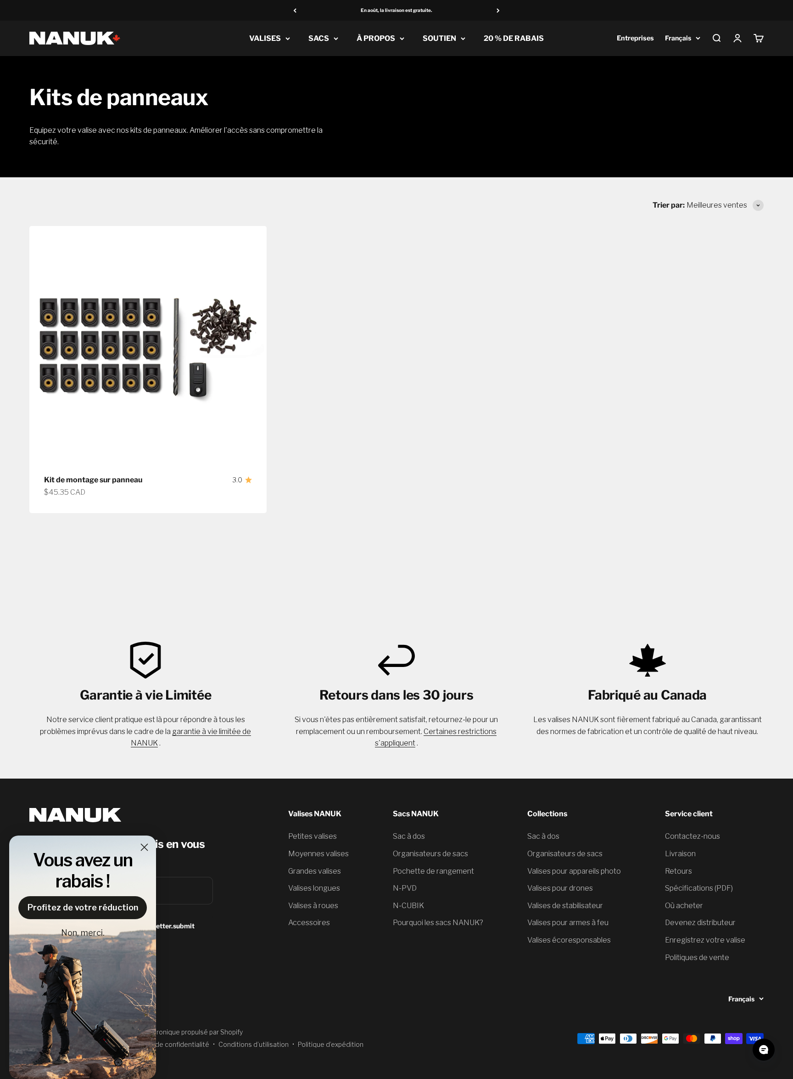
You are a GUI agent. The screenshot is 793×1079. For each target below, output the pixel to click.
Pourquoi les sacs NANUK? (438, 922)
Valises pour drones (560, 888)
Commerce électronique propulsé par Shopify (173, 1032)
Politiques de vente (697, 957)
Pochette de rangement (433, 871)
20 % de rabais (514, 38)
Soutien (439, 38)
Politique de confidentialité (168, 1044)
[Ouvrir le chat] (764, 1050)
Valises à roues (313, 905)
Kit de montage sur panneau (93, 479)
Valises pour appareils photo (574, 871)
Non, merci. (83, 933)
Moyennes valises (318, 853)
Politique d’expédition (330, 1044)
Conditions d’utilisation (253, 1044)
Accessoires (309, 922)
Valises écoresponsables (569, 940)
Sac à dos (409, 836)
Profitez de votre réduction (83, 907)
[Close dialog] (144, 847)
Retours (678, 871)
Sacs (318, 38)
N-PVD (405, 888)
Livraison (680, 853)
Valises (265, 38)
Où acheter (684, 905)
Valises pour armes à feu (568, 922)
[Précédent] (294, 10)
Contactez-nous (692, 836)
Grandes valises (314, 871)
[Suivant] (498, 10)
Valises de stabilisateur (565, 905)
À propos (376, 38)
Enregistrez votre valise (705, 940)
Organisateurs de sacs (430, 853)
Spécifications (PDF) (699, 888)
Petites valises (312, 836)
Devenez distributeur (700, 922)
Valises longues (314, 888)
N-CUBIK (408, 905)
